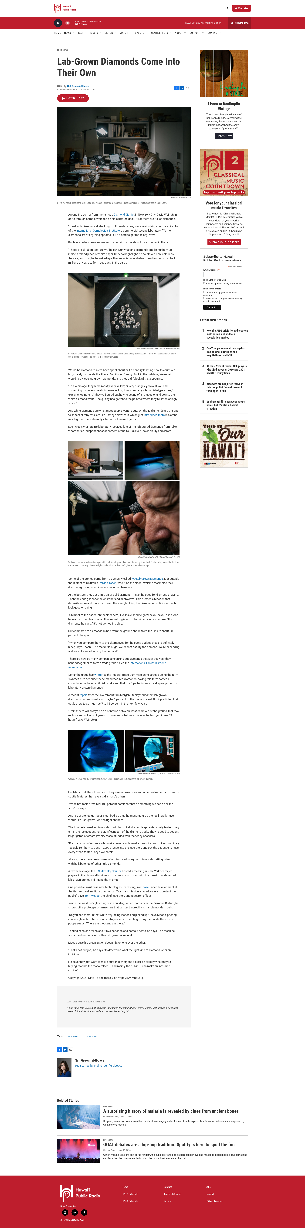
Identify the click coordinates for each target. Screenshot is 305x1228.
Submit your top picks (224, 242)
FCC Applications (214, 1201)
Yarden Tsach (107, 583)
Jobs (208, 1187)
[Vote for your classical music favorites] (224, 172)
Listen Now (224, 136)
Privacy (167, 1201)
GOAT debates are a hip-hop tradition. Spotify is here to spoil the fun (169, 1144)
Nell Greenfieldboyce (78, 86)
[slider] (72, 23)
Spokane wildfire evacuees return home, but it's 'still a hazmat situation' (226, 405)
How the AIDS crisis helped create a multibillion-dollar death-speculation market (227, 334)
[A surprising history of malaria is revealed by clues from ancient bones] (78, 1117)
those (145, 887)
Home (57, 33)
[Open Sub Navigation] (73, 33)
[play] (58, 23)
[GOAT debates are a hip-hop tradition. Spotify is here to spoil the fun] (78, 1151)
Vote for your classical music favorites (224, 205)
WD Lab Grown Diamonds (147, 578)
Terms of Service (172, 1194)
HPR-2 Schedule (130, 1201)
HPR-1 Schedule (130, 1194)
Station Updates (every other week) (223, 283)
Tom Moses (92, 895)
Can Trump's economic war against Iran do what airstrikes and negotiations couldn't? (226, 352)
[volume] (67, 23)
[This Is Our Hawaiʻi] (224, 443)
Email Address (211, 269)
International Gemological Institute (98, 230)
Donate (243, 8)
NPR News (62, 49)
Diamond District (124, 214)
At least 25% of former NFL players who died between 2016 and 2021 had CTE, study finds (227, 369)
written (98, 674)
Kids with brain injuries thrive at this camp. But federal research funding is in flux (225, 387)
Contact (168, 1187)
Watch (124, 33)
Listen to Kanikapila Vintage (224, 106)
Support (210, 1194)
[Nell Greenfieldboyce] (64, 1067)
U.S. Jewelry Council (108, 871)
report (83, 695)
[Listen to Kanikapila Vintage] (224, 73)
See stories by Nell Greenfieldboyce (98, 1065)
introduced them (154, 415)
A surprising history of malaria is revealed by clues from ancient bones (171, 1111)
